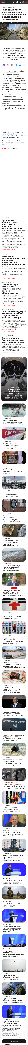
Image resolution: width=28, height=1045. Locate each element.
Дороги (24, 23)
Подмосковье (6, 23)
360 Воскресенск (13, 148)
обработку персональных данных (11, 1034)
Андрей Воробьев (8, 135)
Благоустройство (16, 23)
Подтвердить (14, 1041)
